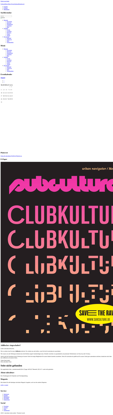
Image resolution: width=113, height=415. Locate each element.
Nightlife (6, 28)
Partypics (9, 32)
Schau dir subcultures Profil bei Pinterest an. (11, 156)
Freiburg (3, 4)
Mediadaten (6, 9)
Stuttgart (17, 4)
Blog (8, 27)
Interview (9, 23)
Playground (6, 36)
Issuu (5, 409)
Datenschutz (7, 399)
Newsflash (9, 21)
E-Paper (6, 8)
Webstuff (9, 38)
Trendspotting (10, 42)
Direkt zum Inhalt (5, 1)
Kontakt (6, 6)
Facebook (6, 406)
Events (8, 30)
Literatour (9, 25)
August (3, 78)
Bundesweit (21, 4)
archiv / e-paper (4, 385)
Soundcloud (7, 410)
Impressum (6, 394)
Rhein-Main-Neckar (10, 4)
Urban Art (9, 39)
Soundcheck (10, 24)
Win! (8, 41)
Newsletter (6, 398)
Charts (8, 34)
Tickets (8, 35)
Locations (9, 31)
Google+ (6, 407)
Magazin (6, 20)
